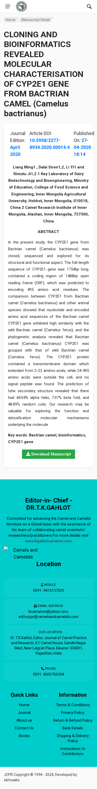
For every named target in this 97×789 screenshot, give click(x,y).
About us (24, 720)
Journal (24, 712)
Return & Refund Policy (72, 720)
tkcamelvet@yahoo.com (48, 611)
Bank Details (72, 728)
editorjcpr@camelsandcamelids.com (48, 617)
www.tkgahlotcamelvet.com (48, 541)
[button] (48, 454)
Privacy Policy (72, 712)
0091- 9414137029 (48, 590)
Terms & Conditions (73, 705)
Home (11, 20)
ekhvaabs (12, 780)
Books (24, 735)
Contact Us (24, 728)
